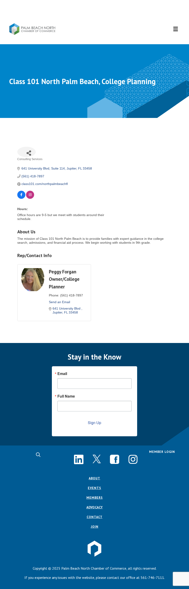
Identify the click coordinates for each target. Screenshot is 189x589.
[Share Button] (26, 152)
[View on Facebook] (21, 197)
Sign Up (94, 422)
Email (62, 373)
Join (94, 527)
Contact (95, 517)
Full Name (66, 396)
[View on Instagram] (30, 197)
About (94, 478)
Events (94, 488)
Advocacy (94, 507)
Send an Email (59, 302)
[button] (94, 11)
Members (94, 497)
